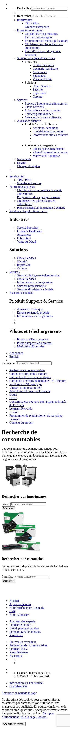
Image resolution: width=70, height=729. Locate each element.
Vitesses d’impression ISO (25, 387)
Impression (39, 93)
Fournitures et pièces (22, 186)
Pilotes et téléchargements (48, 148)
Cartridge (7, 576)
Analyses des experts (22, 621)
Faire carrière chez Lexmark (26, 607)
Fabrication (39, 75)
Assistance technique (45, 128)
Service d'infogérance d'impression (46, 103)
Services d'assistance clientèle (43, 117)
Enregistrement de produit (48, 131)
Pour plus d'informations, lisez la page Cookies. (28, 715)
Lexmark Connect (20, 624)
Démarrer (8, 508)
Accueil (14, 600)
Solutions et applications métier (28, 211)
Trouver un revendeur (22, 641)
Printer (6, 504)
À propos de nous (20, 604)
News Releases (18, 652)
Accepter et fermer (13, 723)
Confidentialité (18, 686)
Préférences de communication (28, 645)
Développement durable (24, 628)
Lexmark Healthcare (45, 68)
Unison (13, 412)
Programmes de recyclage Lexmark (46, 40)
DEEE (13, 398)
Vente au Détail (42, 79)
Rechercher (24, 8)
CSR (12, 611)
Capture (37, 96)
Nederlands (24, 159)
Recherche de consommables (27, 370)
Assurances (40, 72)
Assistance (15, 655)
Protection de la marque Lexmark (29, 391)
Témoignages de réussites (25, 631)
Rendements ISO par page (25, 384)
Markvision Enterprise (46, 155)
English (21, 162)
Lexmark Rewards (20, 408)
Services (14, 272)
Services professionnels (39, 114)
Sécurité (38, 89)
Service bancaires (43, 65)
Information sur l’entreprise (26, 682)
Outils (13, 394)
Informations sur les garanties (43, 110)
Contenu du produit (21, 422)
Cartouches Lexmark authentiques (30, 377)
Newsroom (16, 635)
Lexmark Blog (18, 648)
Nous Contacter (19, 614)
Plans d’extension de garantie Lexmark (41, 207)
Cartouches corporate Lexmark (28, 373)
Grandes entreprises (37, 26)
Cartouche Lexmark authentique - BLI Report (37, 380)
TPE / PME (32, 23)
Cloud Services (42, 86)
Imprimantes (16, 176)
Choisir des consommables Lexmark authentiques (41, 35)
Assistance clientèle (21, 292)
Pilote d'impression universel (50, 152)
